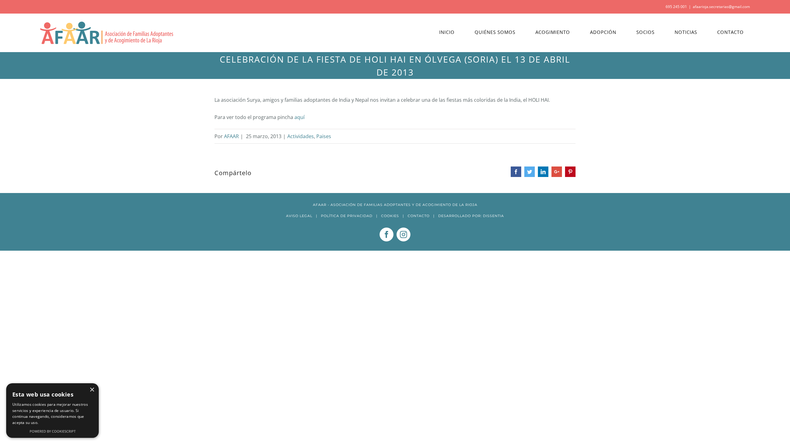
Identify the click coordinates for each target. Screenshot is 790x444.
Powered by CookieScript (53, 431)
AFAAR (231, 136)
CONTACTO (419, 216)
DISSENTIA (493, 216)
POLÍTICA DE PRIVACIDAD (346, 216)
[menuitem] (450, 32)
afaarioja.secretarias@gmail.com (721, 6)
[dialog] (52, 410)
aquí (299, 117)
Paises (323, 136)
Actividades (300, 136)
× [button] (91, 390)
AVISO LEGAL (299, 216)
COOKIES (390, 216)
